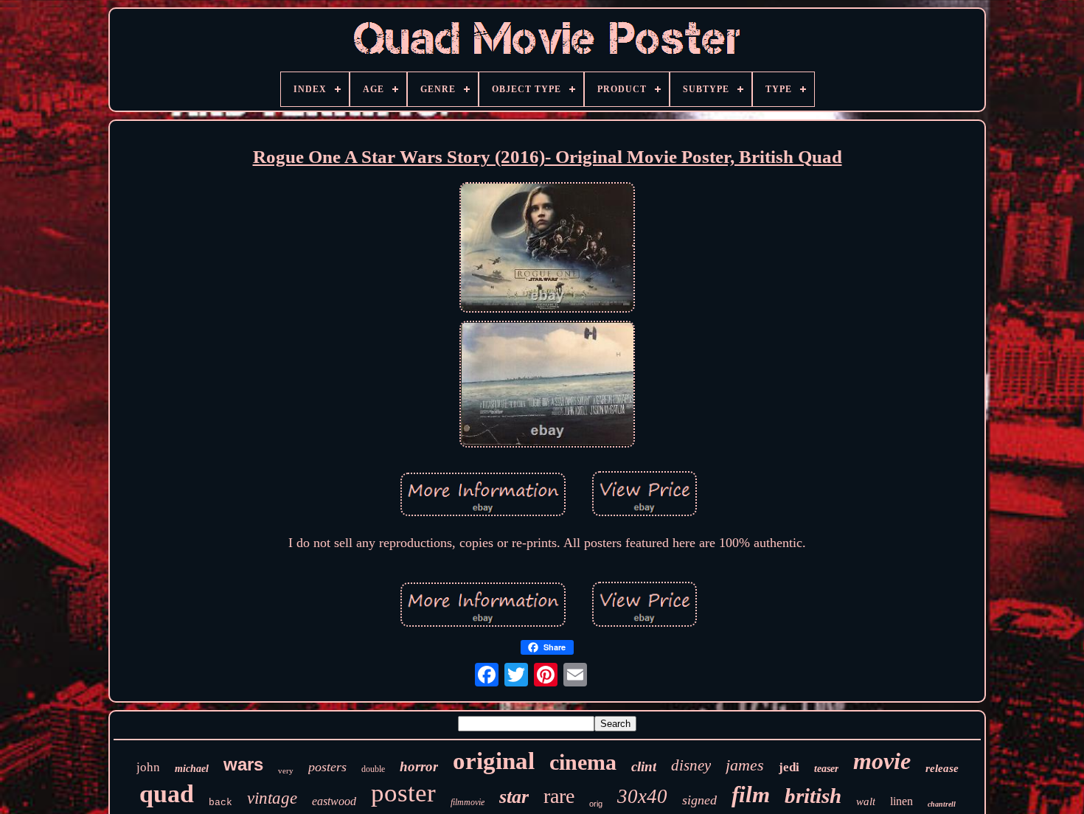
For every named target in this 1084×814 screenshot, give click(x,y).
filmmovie (467, 802)
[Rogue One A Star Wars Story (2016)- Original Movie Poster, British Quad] (547, 249)
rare (558, 796)
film (751, 794)
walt (865, 801)
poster (403, 793)
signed (699, 800)
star (514, 796)
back (220, 802)
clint (643, 766)
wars (243, 764)
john (148, 767)
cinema (582, 762)
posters (327, 766)
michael (192, 768)
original (494, 761)
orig (595, 803)
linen (901, 801)
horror (419, 766)
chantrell (942, 804)
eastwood (334, 801)
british (813, 795)
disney (691, 765)
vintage (272, 798)
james (745, 765)
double (373, 769)
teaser (826, 768)
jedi (789, 767)
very (285, 770)
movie (882, 761)
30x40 (642, 796)
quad (166, 793)
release (942, 768)
